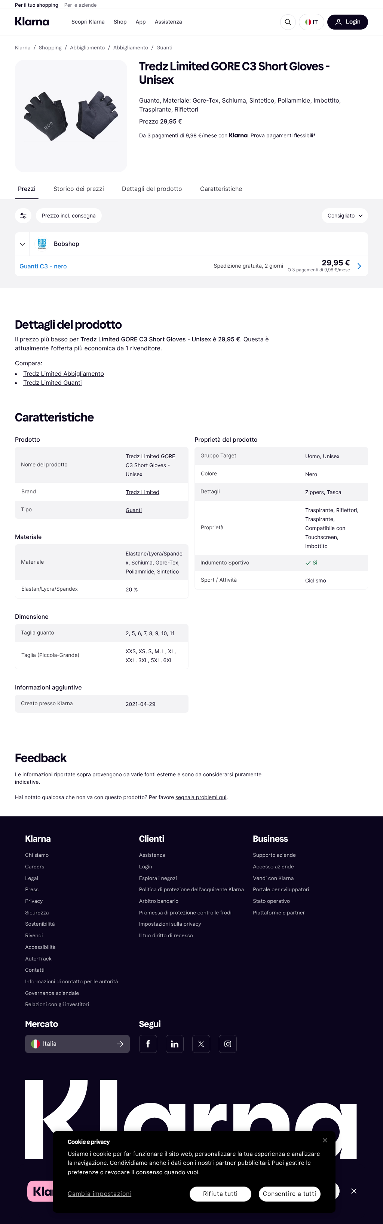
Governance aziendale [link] (52, 993)
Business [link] (270, 839)
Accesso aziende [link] (273, 867)
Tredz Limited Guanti (52, 382)
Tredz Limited (142, 492)
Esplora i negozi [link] (158, 878)
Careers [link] (34, 867)
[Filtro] (23, 215)
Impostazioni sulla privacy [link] (170, 924)
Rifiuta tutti (220, 1193)
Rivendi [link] (34, 935)
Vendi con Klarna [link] (273, 878)
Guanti (134, 510)
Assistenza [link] (152, 855)
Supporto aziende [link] (274, 855)
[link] (148, 1044)
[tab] (27, 188)
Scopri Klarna (88, 22)
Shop (120, 22)
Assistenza (168, 22)
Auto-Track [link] (38, 959)
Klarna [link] (22, 48)
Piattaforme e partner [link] (279, 913)
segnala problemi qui (200, 797)
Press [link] (32, 889)
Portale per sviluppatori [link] (281, 889)
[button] (311, 22)
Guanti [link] (164, 48)
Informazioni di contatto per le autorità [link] (71, 981)
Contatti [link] (35, 970)
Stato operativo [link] (271, 901)
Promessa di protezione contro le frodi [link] (185, 913)
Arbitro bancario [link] (159, 901)
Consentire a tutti (289, 1193)
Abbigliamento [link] (87, 48)
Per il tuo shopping (36, 5)
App (141, 22)
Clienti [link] (151, 839)
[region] (194, 1172)
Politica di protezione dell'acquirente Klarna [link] (191, 889)
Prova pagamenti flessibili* (283, 135)
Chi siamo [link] (37, 855)
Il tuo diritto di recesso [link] (166, 935)
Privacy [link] (34, 901)
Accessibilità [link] (40, 947)
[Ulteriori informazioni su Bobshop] (22, 244)
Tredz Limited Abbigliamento (63, 373)
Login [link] (145, 867)
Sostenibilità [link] (40, 924)
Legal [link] (31, 878)
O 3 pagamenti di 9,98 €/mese (319, 269)
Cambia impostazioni (99, 1194)
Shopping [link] (50, 48)
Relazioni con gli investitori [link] (57, 1004)
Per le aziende (80, 5)
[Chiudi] (325, 1140)
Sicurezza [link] (37, 913)
